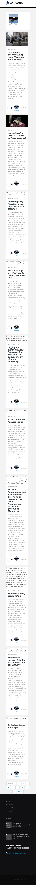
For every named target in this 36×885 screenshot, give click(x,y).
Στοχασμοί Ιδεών (14, 344)
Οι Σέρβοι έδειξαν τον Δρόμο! (16, 726)
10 (22, 787)
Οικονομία (9, 811)
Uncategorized (13, 198)
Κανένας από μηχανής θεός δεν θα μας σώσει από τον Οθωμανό (16, 661)
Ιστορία (11, 130)
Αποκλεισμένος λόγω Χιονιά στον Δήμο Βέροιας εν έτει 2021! (16, 205)
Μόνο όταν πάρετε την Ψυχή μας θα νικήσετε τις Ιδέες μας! (17, 274)
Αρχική (8, 801)
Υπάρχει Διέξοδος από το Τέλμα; (16, 594)
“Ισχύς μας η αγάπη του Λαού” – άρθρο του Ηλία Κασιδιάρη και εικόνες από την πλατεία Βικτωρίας (16, 354)
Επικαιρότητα (13, 49)
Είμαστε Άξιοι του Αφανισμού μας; (16, 420)
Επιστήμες (9, 818)
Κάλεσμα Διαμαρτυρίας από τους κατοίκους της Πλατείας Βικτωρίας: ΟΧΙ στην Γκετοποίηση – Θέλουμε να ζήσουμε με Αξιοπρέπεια (17, 500)
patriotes (16, 110)
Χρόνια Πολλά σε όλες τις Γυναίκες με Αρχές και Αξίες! (17, 135)
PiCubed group (16, 879)
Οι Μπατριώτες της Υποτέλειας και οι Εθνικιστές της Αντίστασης (16, 56)
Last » (20, 791)
